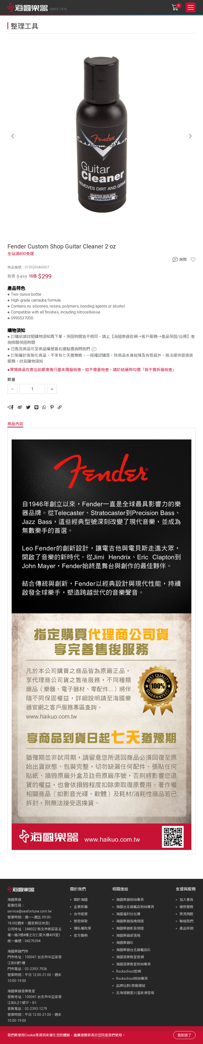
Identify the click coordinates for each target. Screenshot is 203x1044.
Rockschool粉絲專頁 (132, 978)
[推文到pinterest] (52, 407)
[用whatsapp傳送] (44, 407)
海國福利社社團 (128, 914)
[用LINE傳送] (36, 407)
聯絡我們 (186, 921)
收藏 (193, 259)
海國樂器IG (124, 943)
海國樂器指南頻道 (130, 921)
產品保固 (186, 928)
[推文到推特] (28, 407)
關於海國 (81, 900)
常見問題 (186, 914)
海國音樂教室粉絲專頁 (133, 964)
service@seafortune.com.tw (29, 911)
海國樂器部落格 (128, 935)
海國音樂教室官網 (130, 957)
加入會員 (186, 900)
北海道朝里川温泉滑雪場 (135, 993)
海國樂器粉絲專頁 (130, 900)
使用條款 (81, 921)
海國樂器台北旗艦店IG (133, 950)
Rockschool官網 (128, 971)
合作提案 (81, 914)
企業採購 (81, 907)
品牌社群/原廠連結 (130, 986)
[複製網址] (60, 407)
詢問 (183, 259)
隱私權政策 (82, 928)
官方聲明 (81, 935)
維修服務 (186, 907)
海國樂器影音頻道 (130, 928)
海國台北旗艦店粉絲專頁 (135, 907)
